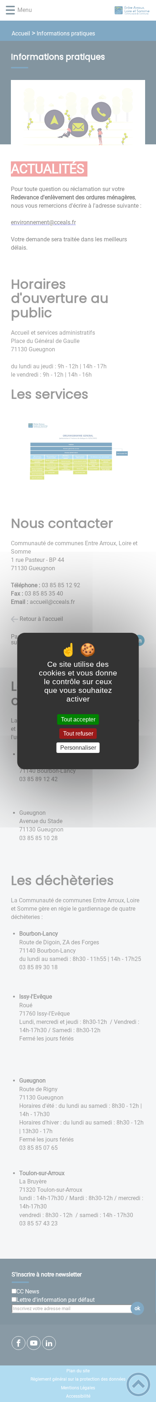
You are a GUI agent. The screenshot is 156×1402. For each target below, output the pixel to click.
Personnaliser (78, 748)
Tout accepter (78, 719)
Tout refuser (78, 733)
